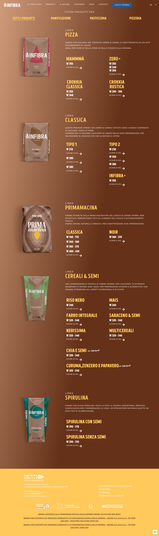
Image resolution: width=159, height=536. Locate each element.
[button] (71, 144)
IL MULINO (65, 4)
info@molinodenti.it (38, 496)
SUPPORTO (79, 4)
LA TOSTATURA (34, 4)
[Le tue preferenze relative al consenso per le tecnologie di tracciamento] (155, 532)
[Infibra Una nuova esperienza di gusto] (12, 5)
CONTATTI (103, 4)
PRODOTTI (51, 4)
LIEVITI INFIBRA (122, 5)
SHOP (91, 4)
